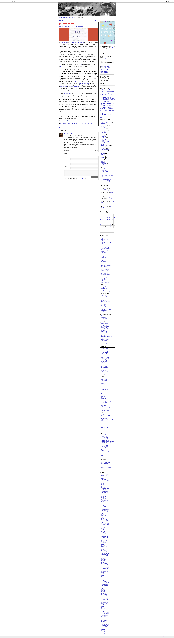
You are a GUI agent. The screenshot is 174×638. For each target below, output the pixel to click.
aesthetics (110, 90)
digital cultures (104, 316)
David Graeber (63, 42)
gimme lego (104, 402)
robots (105, 110)
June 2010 (103, 543)
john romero (104, 304)
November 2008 (105, 554)
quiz (102, 154)
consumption (104, 246)
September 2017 (105, 481)
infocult (103, 330)
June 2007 (103, 575)
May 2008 (103, 561)
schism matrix (104, 371)
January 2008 (104, 566)
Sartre (75, 81)
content (104, 163)
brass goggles (104, 463)
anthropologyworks (106, 242)
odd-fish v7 (103, 383)
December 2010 (105, 535)
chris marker (104, 353)
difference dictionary (106, 467)
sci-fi (109, 110)
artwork (103, 123)
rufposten (103, 384)
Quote (68, 150)
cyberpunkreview (105, 358)
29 (107, 226)
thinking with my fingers (107, 309)
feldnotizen (103, 254)
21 (105, 224)
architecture (102, 93)
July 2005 (103, 605)
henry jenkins (104, 327)
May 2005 (103, 607)
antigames (103, 295)
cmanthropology (105, 244)
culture (110, 94)
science (102, 157)
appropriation (110, 91)
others (103, 134)
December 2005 (105, 598)
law (88, 123)
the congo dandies (105, 180)
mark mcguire (104, 335)
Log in (167, 1)
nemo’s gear (111, 195)
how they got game (105, 301)
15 (107, 222)
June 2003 (103, 619)
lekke (102, 260)
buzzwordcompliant (106, 326)
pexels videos (104, 448)
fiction (103, 140)
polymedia (103, 338)
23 (110, 224)
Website (66, 166)
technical (104, 165)
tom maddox (104, 373)
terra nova (103, 308)
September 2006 (105, 586)
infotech (103, 105)
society (113, 110)
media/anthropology (106, 263)
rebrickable (103, 406)
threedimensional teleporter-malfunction (106, 190)
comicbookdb (104, 417)
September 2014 (105, 493)
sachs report (104, 340)
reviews (102, 50)
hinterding (103, 300)
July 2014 (103, 495)
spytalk (102, 455)
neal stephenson (105, 367)
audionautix (104, 436)
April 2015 (103, 490)
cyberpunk (14, 1)
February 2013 (104, 505)
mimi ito (103, 264)
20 (103, 224)
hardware (103, 136)
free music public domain (107, 441)
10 (112, 219)
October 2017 (104, 479)
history (85, 123)
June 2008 (103, 559)
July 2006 (103, 589)
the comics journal (105, 291)
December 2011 (105, 523)
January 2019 (104, 477)
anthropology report (106, 241)
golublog (103, 256)
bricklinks (103, 396)
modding (102, 109)
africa (101, 91)
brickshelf (103, 398)
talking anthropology (106, 273)
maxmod (8, 1)
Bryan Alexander (68, 133)
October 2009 (104, 548)
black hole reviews (105, 415)
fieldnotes (103, 129)
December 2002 (105, 624)
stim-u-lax (106, 187)
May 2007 (103, 576)
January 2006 (104, 597)
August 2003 (104, 618)
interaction (108, 105)
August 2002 (104, 627)
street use (103, 272)
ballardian (103, 349)
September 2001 (105, 633)
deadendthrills (104, 439)
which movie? (104, 174)
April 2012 (103, 518)
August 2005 (104, 603)
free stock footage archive (107, 444)
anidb (102, 414)
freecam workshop (105, 445)
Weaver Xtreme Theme (168, 636)
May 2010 (103, 544)
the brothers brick (105, 407)
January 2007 (104, 581)
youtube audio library (106, 451)
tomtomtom (104, 310)
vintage (105, 115)
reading (27, 1)
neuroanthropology (106, 265)
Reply (97, 150)
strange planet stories (106, 290)
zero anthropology (105, 282)
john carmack (104, 303)
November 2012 (105, 509)
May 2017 (103, 484)
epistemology (112, 99)
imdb (102, 420)
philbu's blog (104, 266)
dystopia (101, 99)
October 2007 (104, 570)
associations (104, 125)
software (103, 158)
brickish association (106, 395)
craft (107, 94)
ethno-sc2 (103, 317)
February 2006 (104, 596)
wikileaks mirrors (105, 457)
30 (110, 226)
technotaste (104, 276)
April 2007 (103, 577)
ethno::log (103, 251)
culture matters (105, 247)
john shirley (104, 363)
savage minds (104, 270)
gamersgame (104, 297)
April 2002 (103, 630)
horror (113, 103)
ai (102, 91)
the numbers (104, 429)
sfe (101, 428)
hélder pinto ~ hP (105, 299)
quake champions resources (108, 173)
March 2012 (104, 519)
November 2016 (105, 488)
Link (65, 150)
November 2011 (105, 524)
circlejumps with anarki (106, 179)
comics (102, 126)
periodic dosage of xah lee (107, 336)
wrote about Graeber (73, 86)
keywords (103, 259)
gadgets (103, 101)
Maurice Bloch (63, 86)
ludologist (103, 307)
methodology (109, 107)
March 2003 (104, 620)
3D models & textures (106, 435)
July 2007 (103, 574)
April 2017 (103, 486)
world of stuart (104, 312)
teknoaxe (103, 449)
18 (114, 222)
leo (101, 424)
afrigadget (103, 237)
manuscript (104, 144)
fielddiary (103, 127)
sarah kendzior (104, 319)
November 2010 (105, 536)
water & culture (105, 278)
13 (103, 222)
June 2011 (103, 530)
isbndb (102, 422)
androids (105, 91)
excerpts (104, 139)
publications (21, 1)
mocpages (103, 405)
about (3, 1)
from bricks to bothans (106, 401)
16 (110, 222)
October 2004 (104, 615)
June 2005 (103, 606)
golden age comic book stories (106, 286)
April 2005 (103, 608)
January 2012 (104, 522)
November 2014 (105, 491)
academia (103, 90)
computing (103, 94)
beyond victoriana (105, 462)
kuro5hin (103, 334)
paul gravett (104, 288)
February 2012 (104, 521)
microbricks (104, 404)
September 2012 (105, 512)
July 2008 (103, 558)
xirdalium (7, 636)
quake (101, 110)
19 (100, 224)
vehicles (102, 116)
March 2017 (104, 487)
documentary (105, 149)
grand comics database (107, 419)
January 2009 (104, 552)
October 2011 (104, 526)
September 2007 (105, 571)
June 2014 (103, 496)
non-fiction (72, 17)
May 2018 (103, 478)
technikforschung (105, 274)
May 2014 (103, 497)
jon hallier (103, 305)
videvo (102, 450)
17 (112, 222)
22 (107, 224)
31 (112, 226)
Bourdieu (62, 66)
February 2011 (104, 532)
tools (102, 161)
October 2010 (104, 537)
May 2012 (103, 517)
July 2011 (103, 528)
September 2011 (105, 527)
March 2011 (104, 531)
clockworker (104, 464)
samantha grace (105, 269)
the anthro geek (105, 277)
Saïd (81, 64)
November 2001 (105, 632)
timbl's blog (104, 343)
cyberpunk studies (105, 357)
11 (114, 219)
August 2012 (104, 513)
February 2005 (104, 611)
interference (104, 331)
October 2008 (104, 555)
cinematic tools (104, 437)
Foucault (90, 63)
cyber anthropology (106, 248)
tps (110, 114)
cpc (101, 356)
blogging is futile (105, 323)
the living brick (104, 409)
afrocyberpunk (104, 348)
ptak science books (105, 339)
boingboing (104, 325)
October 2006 (104, 585)
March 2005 (104, 610)
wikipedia (103, 431)
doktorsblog (104, 360)
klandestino (104, 380)
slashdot (103, 341)
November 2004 (105, 614)
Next (97, 20)
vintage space (104, 389)
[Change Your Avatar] (61, 160)
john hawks (103, 257)
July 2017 (103, 482)
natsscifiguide (104, 427)
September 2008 (105, 557)
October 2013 (104, 500)
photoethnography (105, 268)
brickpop (103, 397)
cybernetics (102, 96)
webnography (104, 279)
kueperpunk (104, 332)
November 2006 (105, 584)
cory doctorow (104, 354)
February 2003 (104, 621)
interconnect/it (81, 178)
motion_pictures (105, 145)
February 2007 (104, 580)
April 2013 (103, 503)
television (104, 152)
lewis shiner (104, 365)
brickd (102, 393)
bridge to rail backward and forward (108, 182)
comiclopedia (104, 418)
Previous (60, 20)
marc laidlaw (104, 366)
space (101, 112)
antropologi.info (105, 243)
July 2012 (103, 514)
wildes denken (104, 281)
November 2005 (105, 599)
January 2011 (104, 534)
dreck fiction (104, 361)
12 (100, 222)
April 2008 (103, 562)
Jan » (104, 230)
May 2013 (103, 501)
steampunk (108, 112)
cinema (103, 148)
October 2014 (104, 492)
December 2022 (105, 474)
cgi (108, 93)
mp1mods (104, 131)
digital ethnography (106, 250)
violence (110, 116)
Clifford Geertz (78, 93)
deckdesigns (104, 400)
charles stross (104, 352)
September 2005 (105, 602)
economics (81, 123)
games (102, 135)
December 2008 (105, 553)
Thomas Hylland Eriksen (83, 83)
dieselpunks (104, 466)
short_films (104, 151)
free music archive (105, 440)
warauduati (104, 385)
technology (105, 113)
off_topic (103, 153)
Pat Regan (103, 195)
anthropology (63, 123)
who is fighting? (105, 170)
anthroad (103, 238)
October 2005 (104, 601)
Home (60, 17)
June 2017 (103, 483)
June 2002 (103, 629)
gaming (102, 103)
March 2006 (104, 594)
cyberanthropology (107, 122)
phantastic (107, 108)
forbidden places (105, 178)
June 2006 (103, 590)
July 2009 (103, 549)
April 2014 (103, 499)
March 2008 (104, 563)
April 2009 (103, 550)
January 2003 (104, 623)
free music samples (106, 442)
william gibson (104, 374)
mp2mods (104, 132)
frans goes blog (105, 296)
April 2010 (103, 545)
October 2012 (104, 510)
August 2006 (104, 588)
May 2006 (103, 592)
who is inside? (104, 171)
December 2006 (105, 583)
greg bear (103, 362)
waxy (102, 344)
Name (65, 157)
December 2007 (105, 567)
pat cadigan (104, 369)
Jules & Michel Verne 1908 (107, 59)
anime (103, 147)
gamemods (103, 130)
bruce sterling (104, 351)
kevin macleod (104, 446)
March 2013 (104, 504)
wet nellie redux (105, 169)
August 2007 (104, 572)
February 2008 (104, 564)
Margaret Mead (68, 93)
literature (65, 17)
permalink (63, 124)
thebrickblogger (105, 410)
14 (105, 222)
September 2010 (105, 539)
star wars (104, 112)
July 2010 (103, 541)
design (112, 98)
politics (91, 123)
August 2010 (104, 540)
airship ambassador (106, 461)
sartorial (103, 156)
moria (102, 426)
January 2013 (104, 506)
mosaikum (103, 382)
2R (101, 378)
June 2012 (103, 515)
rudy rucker (104, 370)
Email (65, 161)
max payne (103, 107)
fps (100, 101)
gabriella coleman (105, 318)
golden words (105, 141)
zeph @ (104, 70)
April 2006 (103, 593)
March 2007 (104, 579)
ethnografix (104, 252)
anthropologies (105, 239)
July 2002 (103, 628)
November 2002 (105, 625)
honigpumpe (104, 379)
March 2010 (104, 546)
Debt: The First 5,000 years (78, 42)
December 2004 (105, 612)
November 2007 (105, 568)
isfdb (102, 423)
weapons (101, 117)
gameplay (108, 101)
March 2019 (104, 475)
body (106, 93)
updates (103, 162)
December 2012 (105, 508)
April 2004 (103, 616)
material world (104, 261)
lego (112, 105)
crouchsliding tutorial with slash (107, 176)
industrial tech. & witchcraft (108, 329)
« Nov (101, 230)
